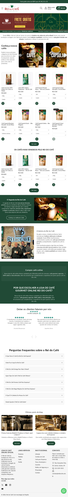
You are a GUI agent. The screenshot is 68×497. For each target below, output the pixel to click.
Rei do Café (9, 494)
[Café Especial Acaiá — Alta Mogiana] (25, 115)
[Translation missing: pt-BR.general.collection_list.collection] (31, 55)
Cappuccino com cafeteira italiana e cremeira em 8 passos (51, 433)
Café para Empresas (40, 459)
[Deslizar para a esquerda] (20, 55)
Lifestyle (37, 454)
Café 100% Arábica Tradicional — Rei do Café (25, 88)
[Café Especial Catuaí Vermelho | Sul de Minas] (59, 79)
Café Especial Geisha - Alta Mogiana (42, 124)
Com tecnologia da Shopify (21, 494)
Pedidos (20, 457)
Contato (37, 472)
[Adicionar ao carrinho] (2, 103)
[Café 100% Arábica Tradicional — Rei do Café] (25, 79)
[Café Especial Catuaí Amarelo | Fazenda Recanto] (59, 115)
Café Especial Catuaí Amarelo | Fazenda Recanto (57, 125)
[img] (34, 311)
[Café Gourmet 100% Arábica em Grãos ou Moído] (9, 79)
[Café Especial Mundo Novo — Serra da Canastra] (42, 79)
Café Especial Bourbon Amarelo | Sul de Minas (7, 124)
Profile (20, 462)
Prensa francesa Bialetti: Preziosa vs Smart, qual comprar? (17, 433)
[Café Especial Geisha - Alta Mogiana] (42, 115)
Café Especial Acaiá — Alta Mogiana (25, 124)
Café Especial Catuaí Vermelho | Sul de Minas (58, 88)
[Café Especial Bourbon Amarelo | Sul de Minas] (9, 115)
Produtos (20, 454)
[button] (3, 8)
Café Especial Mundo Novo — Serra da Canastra (42, 88)
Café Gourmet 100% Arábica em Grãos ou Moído (7, 89)
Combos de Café (40, 457)
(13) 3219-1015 (59, 468)
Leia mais (17, 443)
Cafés (20, 459)
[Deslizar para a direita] (65, 55)
